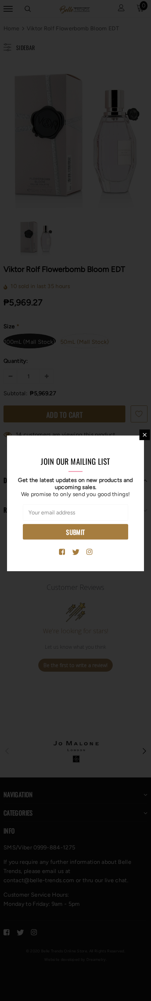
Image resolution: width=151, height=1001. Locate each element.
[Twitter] (75, 552)
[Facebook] (62, 552)
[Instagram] (89, 552)
